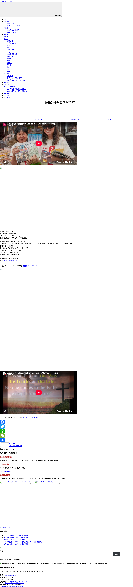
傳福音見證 (7, 36)
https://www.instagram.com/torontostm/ (12, 586)
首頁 (5, 19)
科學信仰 (10, 56)
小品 (8, 52)
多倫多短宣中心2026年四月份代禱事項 (16, 537)
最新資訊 (109, 119)
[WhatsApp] (60, 431)
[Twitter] (60, 426)
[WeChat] (60, 435)
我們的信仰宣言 (12, 23)
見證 (8, 69)
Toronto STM (75, 119)
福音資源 (10, 76)
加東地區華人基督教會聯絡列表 (17, 91)
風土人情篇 (10, 47)
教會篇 (9, 58)
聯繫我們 (6, 93)
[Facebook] (60, 422)
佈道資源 (6, 73)
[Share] (60, 440)
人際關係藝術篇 (12, 54)
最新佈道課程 (11, 32)
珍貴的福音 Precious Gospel (16, 80)
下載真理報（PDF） (13, 43)
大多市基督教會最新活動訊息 (16, 89)
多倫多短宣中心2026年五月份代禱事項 (16, 535)
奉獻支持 (6, 82)
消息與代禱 (7, 84)
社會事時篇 (10, 50)
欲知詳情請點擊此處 (6, 471)
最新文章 (10, 41)
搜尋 (1, 551)
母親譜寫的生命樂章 (15, 446)
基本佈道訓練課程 (13, 30)
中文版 (25, 266)
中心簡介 (6, 21)
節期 (8, 60)
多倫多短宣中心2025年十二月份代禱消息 (17, 544)
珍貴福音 (12, 443)
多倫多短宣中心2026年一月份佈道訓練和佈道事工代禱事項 (23, 542)
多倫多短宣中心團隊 (13, 26)
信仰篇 (9, 45)
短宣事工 (6, 34)
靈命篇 (9, 71)
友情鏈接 (6, 95)
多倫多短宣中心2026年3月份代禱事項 (16, 540)
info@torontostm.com (11, 260)
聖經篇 (9, 65)
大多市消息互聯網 (9, 87)
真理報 (6, 39)
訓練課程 (6, 28)
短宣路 (9, 63)
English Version (33, 266)
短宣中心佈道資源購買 (14, 78)
